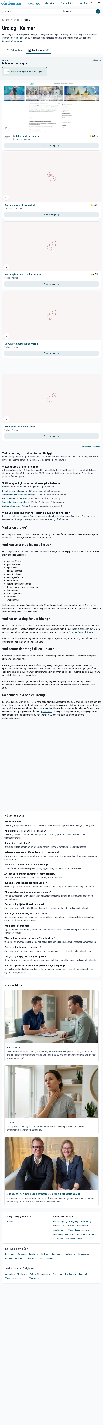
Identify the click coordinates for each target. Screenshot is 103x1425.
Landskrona (31, 1258)
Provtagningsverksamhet (76, 1274)
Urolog (16, 20)
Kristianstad (70, 1254)
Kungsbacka (83, 1254)
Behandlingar (17, 50)
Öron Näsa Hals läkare (74, 1239)
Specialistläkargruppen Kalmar (21, 343)
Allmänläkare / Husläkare (63, 1226)
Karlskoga (22, 1254)
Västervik (9, 1221)
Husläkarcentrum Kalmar (26, 136)
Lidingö (50, 1258)
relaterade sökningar (91, 447)
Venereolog (58, 1234)
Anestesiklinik (82, 1226)
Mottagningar (40, 50)
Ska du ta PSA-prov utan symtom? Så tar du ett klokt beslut (43, 1194)
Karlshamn (9, 1254)
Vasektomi (13, 1047)
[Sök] (98, 11)
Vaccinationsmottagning (78, 1230)
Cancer (11, 1122)
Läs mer (18, 41)
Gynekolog (57, 1274)
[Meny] (99, 3)
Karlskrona (33, 1254)
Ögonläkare (58, 1239)
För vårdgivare (68, 3)
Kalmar (27, 139)
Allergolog (73, 1221)
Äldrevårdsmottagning (86, 1234)
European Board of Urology (81, 632)
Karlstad (44, 1254)
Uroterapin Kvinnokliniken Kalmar (23, 274)
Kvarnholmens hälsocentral (19, 205)
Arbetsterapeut (59, 1230)
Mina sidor (50, 3)
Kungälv (8, 1258)
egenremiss (46, 711)
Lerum (41, 1258)
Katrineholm (57, 1254)
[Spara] (6, 128)
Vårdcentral (70, 1234)
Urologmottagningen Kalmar (20, 426)
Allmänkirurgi (85, 1221)
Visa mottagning (51, 145)
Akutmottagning (60, 1221)
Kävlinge (18, 1258)
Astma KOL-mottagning (40, 1274)
